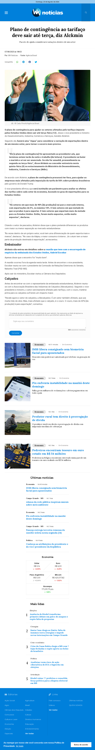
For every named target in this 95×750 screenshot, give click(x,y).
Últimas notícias (41, 477)
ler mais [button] (19, 746)
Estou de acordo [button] (81, 745)
